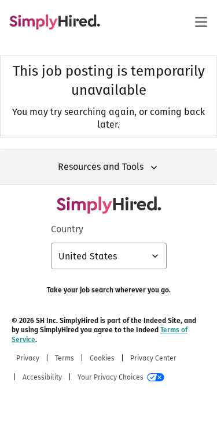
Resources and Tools (101, 166)
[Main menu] (201, 22)
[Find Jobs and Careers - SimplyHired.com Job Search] (54, 21)
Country (67, 229)
